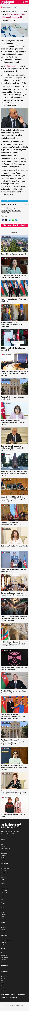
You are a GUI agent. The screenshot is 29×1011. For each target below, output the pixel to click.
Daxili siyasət (4, 855)
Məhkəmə (3, 927)
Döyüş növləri (4, 957)
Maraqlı (3, 931)
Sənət (2, 944)
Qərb (2, 985)
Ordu (2, 844)
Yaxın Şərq (3, 914)
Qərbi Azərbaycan (5, 848)
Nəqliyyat (3, 877)
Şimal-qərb (3, 978)
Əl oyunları (3, 959)
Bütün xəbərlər (5, 994)
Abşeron (3, 983)
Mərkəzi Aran (4, 976)
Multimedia (21, 994)
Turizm (2, 879)
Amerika (3, 910)
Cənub (2, 987)
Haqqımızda (4, 997)
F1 (1, 952)
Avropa (3, 916)
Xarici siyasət (4, 853)
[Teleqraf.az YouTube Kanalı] (14, 225)
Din (2, 899)
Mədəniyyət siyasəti (6, 940)
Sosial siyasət (4, 888)
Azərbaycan (4, 208)
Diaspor (3, 846)
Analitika (3, 860)
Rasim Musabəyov (16, 210)
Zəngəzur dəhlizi (5, 212)
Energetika (3, 870)
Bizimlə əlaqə (13, 997)
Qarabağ (3, 857)
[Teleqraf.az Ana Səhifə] (7, 2)
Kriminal (3, 929)
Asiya (2, 912)
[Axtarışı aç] (23, 2)
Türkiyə (9, 208)
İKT (2, 875)
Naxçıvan (3, 989)
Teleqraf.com (10, 66)
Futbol (2, 962)
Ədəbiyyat (3, 942)
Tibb (2, 894)
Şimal (2, 980)
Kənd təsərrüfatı (5, 868)
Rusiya (13, 208)
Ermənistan (19, 208)
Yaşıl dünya (4, 892)
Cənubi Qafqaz (5, 210)
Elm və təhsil (4, 890)
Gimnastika (4, 955)
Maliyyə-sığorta (5, 873)
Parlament (3, 851)
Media (2, 897)
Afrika (2, 907)
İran (10, 210)
